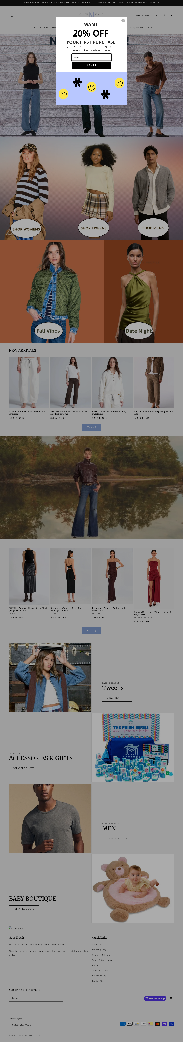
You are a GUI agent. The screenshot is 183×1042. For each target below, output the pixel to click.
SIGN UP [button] (91, 65)
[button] (123, 20)
